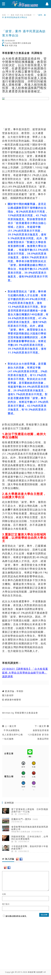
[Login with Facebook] (21, 859)
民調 (17, 15)
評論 (21, 15)
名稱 (4, 894)
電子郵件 (6, 904)
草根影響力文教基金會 (21, 43)
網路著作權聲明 (13, 699)
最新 (12, 15)
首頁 (4, 15)
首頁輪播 (28, 15)
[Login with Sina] (17, 859)
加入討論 (9, 859)
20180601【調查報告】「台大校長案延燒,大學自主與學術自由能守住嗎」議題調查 (25, 672)
